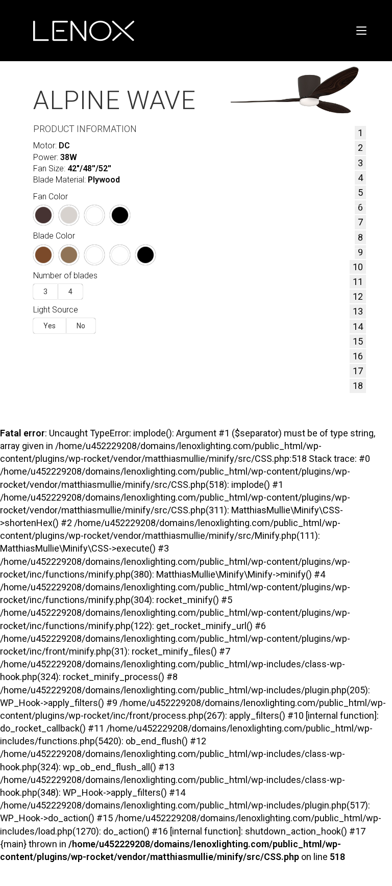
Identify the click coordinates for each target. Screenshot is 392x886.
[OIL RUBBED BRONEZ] (43, 215)
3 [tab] (360, 163)
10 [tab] (358, 267)
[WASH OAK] (94, 255)
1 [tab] (360, 132)
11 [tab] (358, 281)
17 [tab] (358, 371)
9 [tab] (360, 252)
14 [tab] (358, 326)
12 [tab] (358, 296)
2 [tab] (360, 147)
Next (344, 227)
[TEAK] (69, 255)
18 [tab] (358, 385)
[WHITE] (94, 215)
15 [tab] (358, 341)
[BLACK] (120, 215)
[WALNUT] (43, 255)
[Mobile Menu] (361, 30)
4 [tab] (360, 177)
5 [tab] (360, 192)
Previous (251, 227)
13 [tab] (358, 311)
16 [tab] (358, 356)
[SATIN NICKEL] (69, 215)
